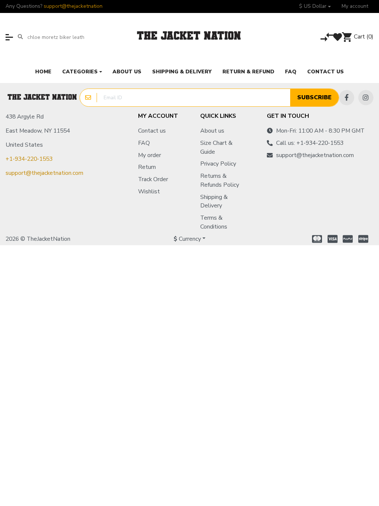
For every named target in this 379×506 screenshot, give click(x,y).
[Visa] (332, 239)
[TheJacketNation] (43, 98)
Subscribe (314, 97)
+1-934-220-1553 (29, 159)
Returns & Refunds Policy (219, 180)
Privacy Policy (218, 164)
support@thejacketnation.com (44, 173)
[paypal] (347, 239)
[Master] (316, 239)
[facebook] (346, 97)
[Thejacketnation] (189, 37)
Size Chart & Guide (216, 147)
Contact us (152, 131)
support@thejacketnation (73, 6)
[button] (315, 6)
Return (147, 167)
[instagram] (365, 97)
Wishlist (149, 191)
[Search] (20, 37)
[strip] (364, 239)
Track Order (153, 179)
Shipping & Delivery (214, 201)
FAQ (144, 143)
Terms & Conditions (213, 222)
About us (212, 131)
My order (149, 155)
